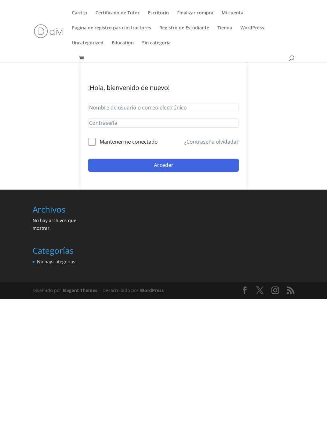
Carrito (79, 13)
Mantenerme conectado (129, 141)
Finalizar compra (195, 13)
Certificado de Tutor (117, 13)
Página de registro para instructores (111, 28)
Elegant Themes (80, 290)
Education (123, 43)
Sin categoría (156, 43)
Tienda (224, 28)
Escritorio (158, 13)
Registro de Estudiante (184, 28)
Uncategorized (87, 43)
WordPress (252, 28)
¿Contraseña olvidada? (211, 141)
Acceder (163, 165)
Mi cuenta (232, 13)
